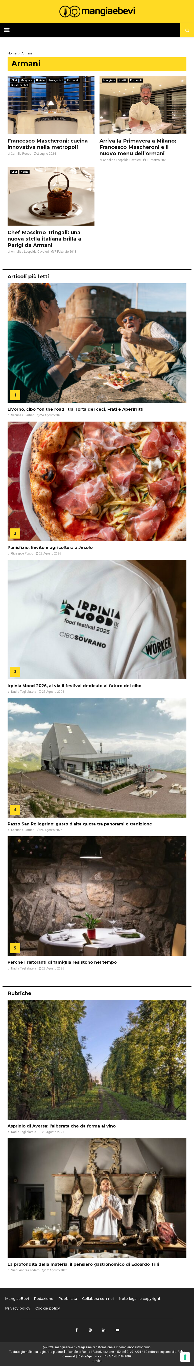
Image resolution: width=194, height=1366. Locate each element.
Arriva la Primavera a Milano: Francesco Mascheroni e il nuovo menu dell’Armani (138, 147)
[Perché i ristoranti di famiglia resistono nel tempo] (97, 896)
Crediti (97, 1361)
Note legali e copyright (139, 1298)
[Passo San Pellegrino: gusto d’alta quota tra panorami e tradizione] (97, 758)
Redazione (43, 1298)
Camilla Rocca (21, 153)
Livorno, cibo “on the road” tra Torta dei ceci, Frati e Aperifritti (75, 409)
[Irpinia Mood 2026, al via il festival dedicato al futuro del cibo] (97, 619)
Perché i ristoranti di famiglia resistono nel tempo (62, 962)
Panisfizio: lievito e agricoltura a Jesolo (50, 547)
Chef (14, 80)
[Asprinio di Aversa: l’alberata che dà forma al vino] (97, 1060)
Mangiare (26, 80)
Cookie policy (47, 1308)
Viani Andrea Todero (25, 1270)
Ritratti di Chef (19, 85)
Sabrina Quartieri (22, 415)
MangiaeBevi (17, 1298)
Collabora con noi (98, 1298)
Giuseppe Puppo (22, 553)
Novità (122, 80)
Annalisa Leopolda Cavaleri (122, 160)
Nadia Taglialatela (23, 692)
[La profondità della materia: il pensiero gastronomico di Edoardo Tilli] (97, 1198)
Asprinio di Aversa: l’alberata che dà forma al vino (62, 1126)
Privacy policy (17, 1308)
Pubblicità (67, 1298)
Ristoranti (73, 80)
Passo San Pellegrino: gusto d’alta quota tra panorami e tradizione (80, 824)
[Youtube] (117, 1330)
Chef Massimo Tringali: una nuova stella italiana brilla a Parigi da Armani (44, 238)
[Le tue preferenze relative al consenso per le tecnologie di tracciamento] (185, 1357)
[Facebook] (76, 1330)
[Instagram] (90, 1330)
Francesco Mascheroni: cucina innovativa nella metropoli (48, 144)
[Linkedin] (103, 1330)
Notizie (40, 80)
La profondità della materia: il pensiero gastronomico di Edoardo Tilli (83, 1264)
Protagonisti (55, 80)
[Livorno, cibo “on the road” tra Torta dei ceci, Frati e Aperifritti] (97, 343)
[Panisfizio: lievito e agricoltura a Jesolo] (97, 481)
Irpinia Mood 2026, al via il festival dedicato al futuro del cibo (74, 685)
